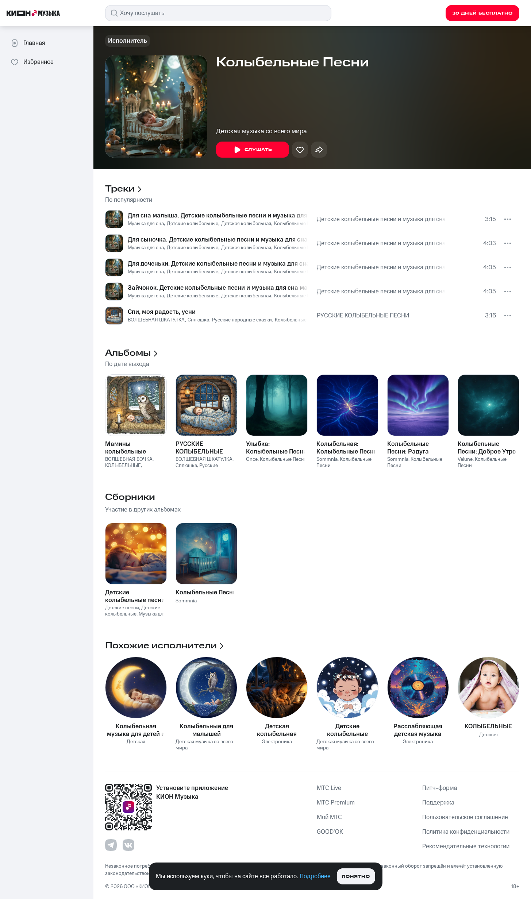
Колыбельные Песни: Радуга (408, 447)
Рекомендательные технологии (465, 846)
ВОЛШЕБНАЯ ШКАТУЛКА (156, 320)
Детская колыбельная (246, 223)
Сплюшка (198, 320)
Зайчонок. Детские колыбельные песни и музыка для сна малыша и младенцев (218, 287)
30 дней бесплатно (482, 13)
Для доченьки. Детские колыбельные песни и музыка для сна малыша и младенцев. (218, 263)
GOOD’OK (330, 831)
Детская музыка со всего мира (261, 131)
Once (252, 459)
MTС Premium (336, 802)
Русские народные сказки (242, 320)
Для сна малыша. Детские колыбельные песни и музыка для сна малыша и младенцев (218, 215)
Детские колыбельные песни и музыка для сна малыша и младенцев (382, 219)
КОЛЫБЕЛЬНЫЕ (123, 465)
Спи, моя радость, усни (162, 312)
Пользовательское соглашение (465, 817)
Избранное (38, 62)
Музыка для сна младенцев (135, 617)
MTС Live (329, 788)
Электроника (277, 742)
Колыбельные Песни (297, 223)
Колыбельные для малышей (206, 730)
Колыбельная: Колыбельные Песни (346, 447)
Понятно (356, 876)
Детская (136, 742)
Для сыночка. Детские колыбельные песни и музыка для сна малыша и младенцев (218, 239)
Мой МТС (329, 817)
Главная (34, 43)
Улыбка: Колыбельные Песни (276, 447)
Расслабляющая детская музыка (417, 730)
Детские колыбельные (192, 223)
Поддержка (438, 802)
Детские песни (122, 607)
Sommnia (327, 459)
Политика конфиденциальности (465, 831)
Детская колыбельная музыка (277, 730)
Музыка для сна (146, 223)
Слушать (258, 150)
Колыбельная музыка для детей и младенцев (136, 730)
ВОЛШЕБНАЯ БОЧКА (129, 459)
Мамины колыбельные (125, 447)
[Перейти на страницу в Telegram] (111, 845)
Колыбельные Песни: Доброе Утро (487, 447)
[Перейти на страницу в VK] (128, 845)
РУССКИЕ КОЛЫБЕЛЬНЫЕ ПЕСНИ (363, 315)
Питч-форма (439, 788)
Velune (465, 459)
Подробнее (315, 876)
